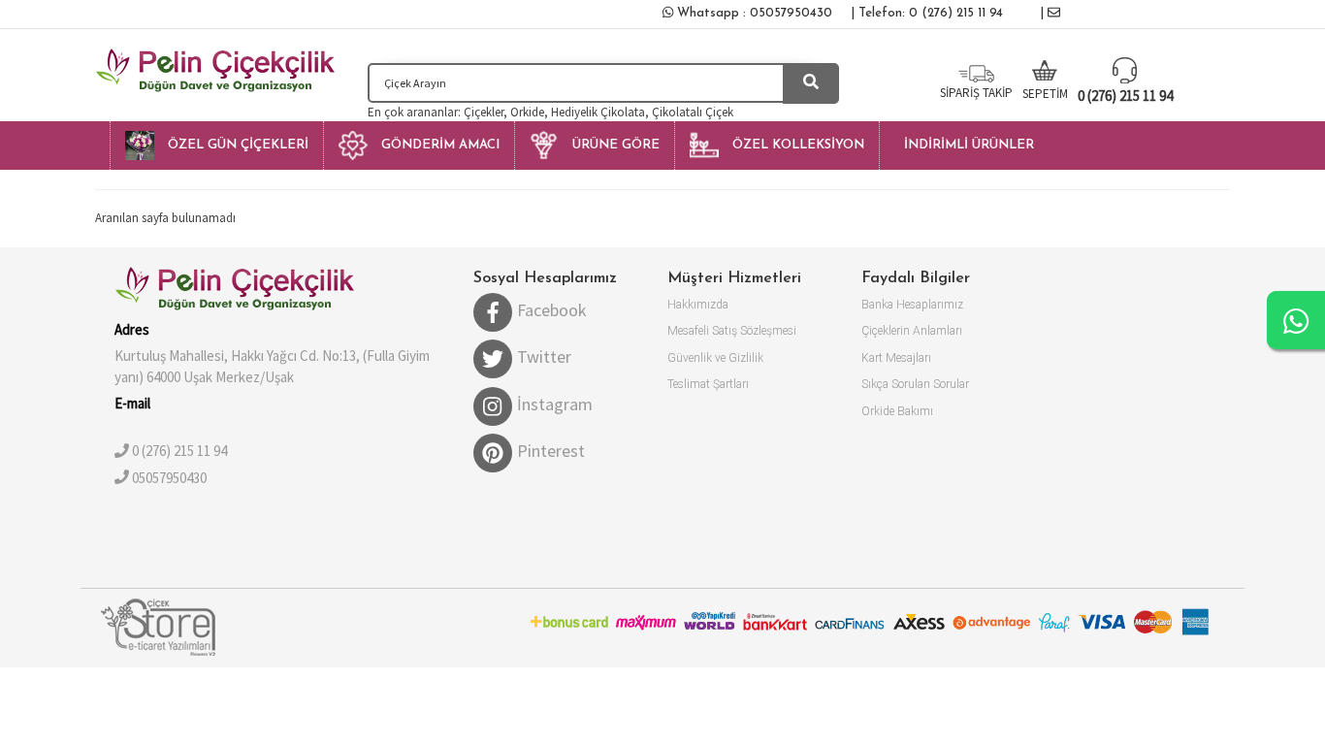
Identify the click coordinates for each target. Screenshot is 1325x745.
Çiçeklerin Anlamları (911, 331)
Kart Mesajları (896, 358)
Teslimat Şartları (708, 384)
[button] (216, 145)
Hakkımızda (697, 304)
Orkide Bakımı (897, 411)
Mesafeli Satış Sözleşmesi (731, 331)
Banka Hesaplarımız (912, 304)
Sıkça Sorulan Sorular (915, 384)
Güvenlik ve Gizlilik (715, 358)
